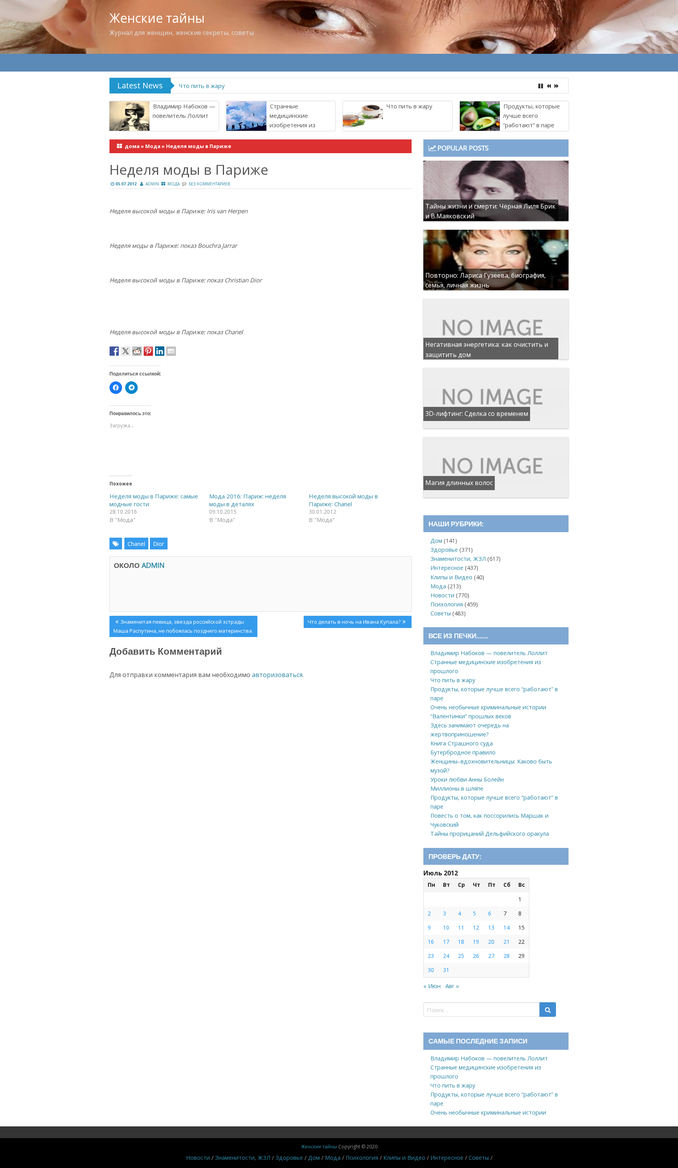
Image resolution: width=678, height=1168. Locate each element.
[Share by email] (171, 351)
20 (491, 941)
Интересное (446, 567)
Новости (442, 595)
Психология (446, 604)
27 (491, 955)
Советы (440, 613)
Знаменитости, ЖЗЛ (458, 558)
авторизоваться (277, 674)
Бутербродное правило (463, 752)
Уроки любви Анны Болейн (467, 779)
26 (476, 955)
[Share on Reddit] (137, 351)
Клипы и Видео (451, 577)
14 (506, 927)
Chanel (136, 543)
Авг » (452, 986)
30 (431, 970)
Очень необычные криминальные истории (488, 707)
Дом (436, 540)
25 (461, 955)
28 (506, 955)
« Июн (432, 986)
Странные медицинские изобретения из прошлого (292, 120)
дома (132, 146)
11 (461, 927)
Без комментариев (209, 184)
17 (446, 941)
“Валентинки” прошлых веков (470, 716)
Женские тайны (157, 17)
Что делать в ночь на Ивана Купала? (354, 623)
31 (446, 970)
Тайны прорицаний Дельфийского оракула (489, 833)
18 (461, 941)
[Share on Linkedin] (159, 351)
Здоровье (444, 549)
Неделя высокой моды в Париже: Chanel (343, 500)
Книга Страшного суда (461, 743)
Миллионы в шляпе (456, 788)
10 (446, 927)
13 (491, 927)
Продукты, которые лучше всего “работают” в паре (252, 86)
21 (506, 941)
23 (431, 955)
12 (476, 927)
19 (476, 941)
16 (431, 941)
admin (152, 184)
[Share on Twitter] (125, 351)
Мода (152, 146)
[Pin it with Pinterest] (148, 351)
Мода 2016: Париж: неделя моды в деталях (247, 500)
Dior (158, 543)
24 (446, 955)
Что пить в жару (409, 106)
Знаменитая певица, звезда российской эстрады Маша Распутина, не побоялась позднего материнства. (183, 626)
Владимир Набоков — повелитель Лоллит (184, 110)
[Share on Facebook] (114, 351)
